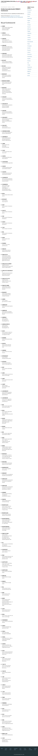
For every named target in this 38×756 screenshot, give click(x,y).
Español (28, 58)
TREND (3, 697)
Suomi (28, 22)
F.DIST (3, 204)
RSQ (3, 587)
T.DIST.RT (4, 671)
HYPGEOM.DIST (5, 356)
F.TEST (3, 227)
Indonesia (29, 33)
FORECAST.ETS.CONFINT (7, 263)
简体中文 (29, 71)
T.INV (3, 676)
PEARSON (4, 499)
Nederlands (29, 18)
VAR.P (3, 708)
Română (29, 48)
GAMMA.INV (4, 310)
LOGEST (3, 384)
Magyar (28, 31)
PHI (2, 542)
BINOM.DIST (4, 74)
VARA (3, 719)
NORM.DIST (4, 473)
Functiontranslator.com (8, 1)
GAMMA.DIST (4, 304)
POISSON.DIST (5, 549)
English (28, 20)
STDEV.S (3, 631)
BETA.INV (4, 66)
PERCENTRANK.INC (5, 526)
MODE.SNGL (4, 461)
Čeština (28, 14)
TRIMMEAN (4, 703)
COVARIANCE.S (5, 184)
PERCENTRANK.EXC (5, 518)
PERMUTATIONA (5, 533)
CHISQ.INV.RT (4, 117)
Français (29, 24)
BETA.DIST (4, 60)
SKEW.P (3, 598)
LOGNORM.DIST (5, 391)
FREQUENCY (4, 292)
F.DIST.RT (4, 210)
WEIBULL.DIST (4, 733)
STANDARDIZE (5, 620)
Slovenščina (29, 56)
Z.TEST (3, 738)
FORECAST (4, 248)
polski (28, 43)
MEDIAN (3, 426)
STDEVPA (4, 643)
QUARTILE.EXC (5, 562)
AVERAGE (4, 33)
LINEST (3, 378)
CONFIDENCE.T (5, 136)
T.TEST (3, 691)
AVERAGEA (4, 38)
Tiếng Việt (29, 69)
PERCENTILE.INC (5, 513)
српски (28, 52)
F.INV (3, 216)
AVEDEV (3, 26)
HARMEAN (4, 350)
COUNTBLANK (5, 161)
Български (29, 10)
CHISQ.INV (4, 110)
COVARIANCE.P (5, 177)
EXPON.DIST (4, 199)
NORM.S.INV (4, 485)
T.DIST (3, 657)
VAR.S (3, 714)
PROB (3, 555)
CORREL (3, 143)
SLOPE (3, 608)
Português (29, 45)
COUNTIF (4, 166)
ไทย (28, 62)
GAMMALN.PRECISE (6, 324)
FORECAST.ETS (5, 254)
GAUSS (3, 331)
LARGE (3, 372)
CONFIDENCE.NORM (6, 131)
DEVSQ (3, 193)
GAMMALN (4, 317)
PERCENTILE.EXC (5, 504)
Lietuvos (29, 39)
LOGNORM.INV (5, 397)
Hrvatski (29, 12)
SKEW (3, 592)
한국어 (28, 75)
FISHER (3, 237)
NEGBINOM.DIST (5, 467)
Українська (29, 67)
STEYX (3, 650)
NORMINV (4, 492)
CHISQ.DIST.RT (5, 103)
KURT (3, 367)
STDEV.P (3, 625)
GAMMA (3, 299)
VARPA (3, 726)
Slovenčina (29, 54)
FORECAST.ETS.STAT (6, 278)
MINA (3, 437)
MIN (3, 432)
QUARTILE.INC (5, 570)
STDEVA (3, 637)
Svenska (29, 60)
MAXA (3, 410)
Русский (28, 50)
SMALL (3, 614)
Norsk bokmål (30, 41)
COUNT (3, 150)
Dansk (28, 16)
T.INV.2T (3, 684)
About (2, 748)
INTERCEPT (4, 361)
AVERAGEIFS (4, 53)
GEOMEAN (4, 337)
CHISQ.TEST (4, 125)
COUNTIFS (4, 171)
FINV (3, 232)
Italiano (28, 35)
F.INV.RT (3, 221)
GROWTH (4, 343)
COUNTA (4, 156)
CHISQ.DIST (4, 96)
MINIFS (3, 445)
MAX (3, 404)
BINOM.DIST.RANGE (6, 80)
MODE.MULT (4, 453)
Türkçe (28, 65)
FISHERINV (4, 243)
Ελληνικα (29, 29)
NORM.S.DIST (4, 478)
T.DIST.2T (4, 664)
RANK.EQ (3, 581)
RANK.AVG (4, 575)
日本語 (28, 73)
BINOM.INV (4, 87)
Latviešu (29, 37)
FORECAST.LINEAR (5, 285)
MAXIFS (3, 418)
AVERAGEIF (4, 45)
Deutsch (29, 26)
